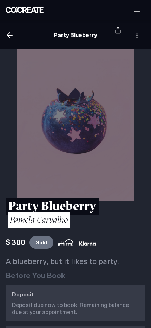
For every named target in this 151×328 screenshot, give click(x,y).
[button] (137, 9)
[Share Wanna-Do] (118, 35)
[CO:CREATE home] (25, 10)
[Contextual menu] (137, 35)
